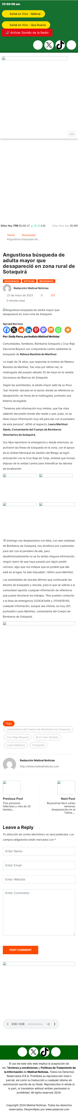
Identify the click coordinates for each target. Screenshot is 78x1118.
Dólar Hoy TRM (9, 226)
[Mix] (51, 330)
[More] (68, 330)
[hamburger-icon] (72, 134)
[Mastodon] (43, 330)
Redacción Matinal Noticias (31, 288)
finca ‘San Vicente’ (47, 737)
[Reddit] (21, 330)
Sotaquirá (38, 745)
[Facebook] (38, 45)
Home (11, 235)
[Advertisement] (39, 179)
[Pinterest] (36, 330)
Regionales (46, 281)
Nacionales (29, 235)
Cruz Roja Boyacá (18, 737)
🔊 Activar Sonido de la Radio (27, 32)
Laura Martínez (16, 745)
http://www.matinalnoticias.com (39, 766)
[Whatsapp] (71, 45)
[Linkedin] (28, 330)
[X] (14, 330)
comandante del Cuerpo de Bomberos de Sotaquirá (38, 729)
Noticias (29, 281)
